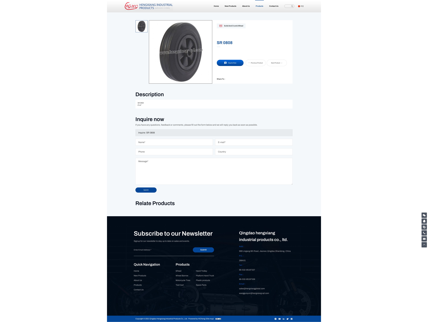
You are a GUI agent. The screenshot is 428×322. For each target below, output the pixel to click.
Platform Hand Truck (205, 276)
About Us (138, 280)
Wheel (178, 271)
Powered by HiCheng (196, 319)
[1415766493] (424, 221)
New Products (140, 276)
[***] (424, 227)
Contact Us (139, 290)
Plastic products (203, 280)
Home (136, 271)
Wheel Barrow (182, 276)
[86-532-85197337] (424, 233)
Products (138, 285)
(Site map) (210, 319)
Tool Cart (180, 285)
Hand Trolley (201, 271)
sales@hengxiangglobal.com (252, 288)
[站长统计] (218, 319)
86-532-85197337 (247, 270)
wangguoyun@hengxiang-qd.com (254, 293)
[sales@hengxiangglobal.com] (424, 239)
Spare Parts (201, 285)
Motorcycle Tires (183, 280)
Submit (203, 250)
